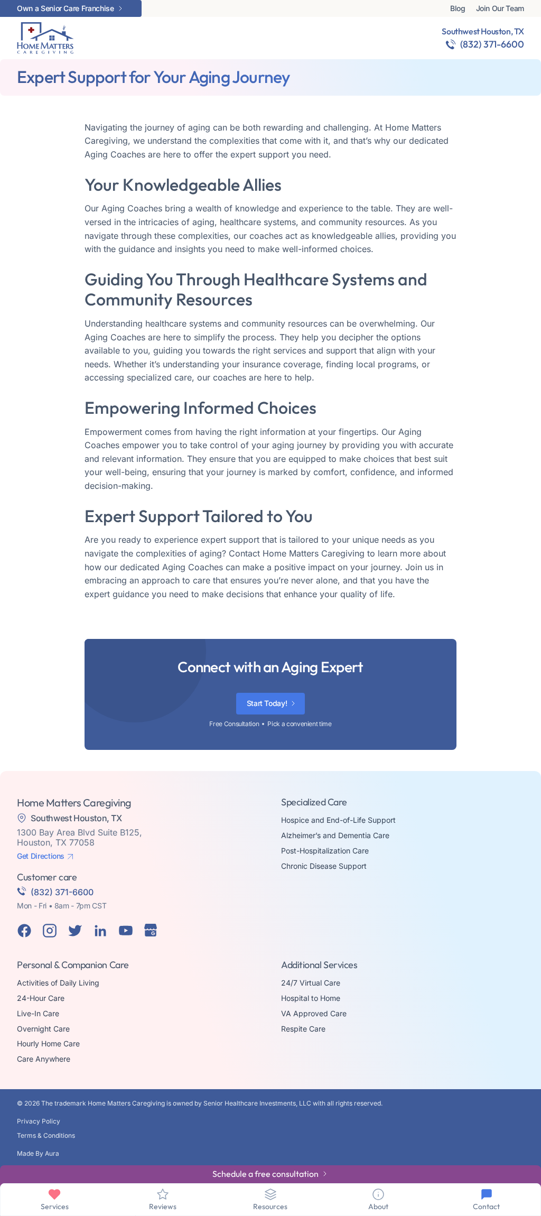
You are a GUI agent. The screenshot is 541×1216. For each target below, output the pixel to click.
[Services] (54, 1194)
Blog (457, 8)
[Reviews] (162, 1194)
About (378, 1206)
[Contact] (486, 1194)
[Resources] (270, 1194)
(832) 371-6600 (492, 44)
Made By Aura (38, 1153)
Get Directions (40, 856)
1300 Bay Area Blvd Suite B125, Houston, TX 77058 (79, 837)
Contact (486, 1206)
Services (55, 1206)
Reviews (162, 1206)
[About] (378, 1194)
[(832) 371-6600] (450, 44)
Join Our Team (500, 8)
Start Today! (267, 703)
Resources (270, 1206)
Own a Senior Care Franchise (65, 8)
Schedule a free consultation (265, 1173)
